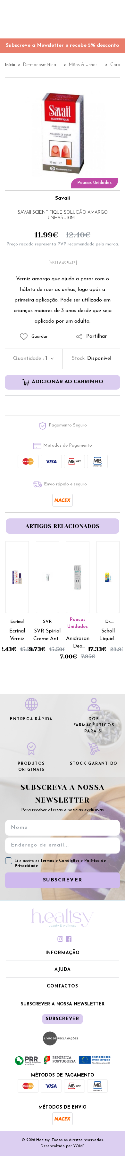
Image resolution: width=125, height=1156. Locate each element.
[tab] (62, 939)
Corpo (116, 64)
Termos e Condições (60, 861)
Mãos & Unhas (83, 64)
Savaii (62, 198)
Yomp (79, 1146)
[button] (62, 953)
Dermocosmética (39, 64)
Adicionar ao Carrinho (67, 381)
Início (10, 64)
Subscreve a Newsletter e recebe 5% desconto (62, 45)
